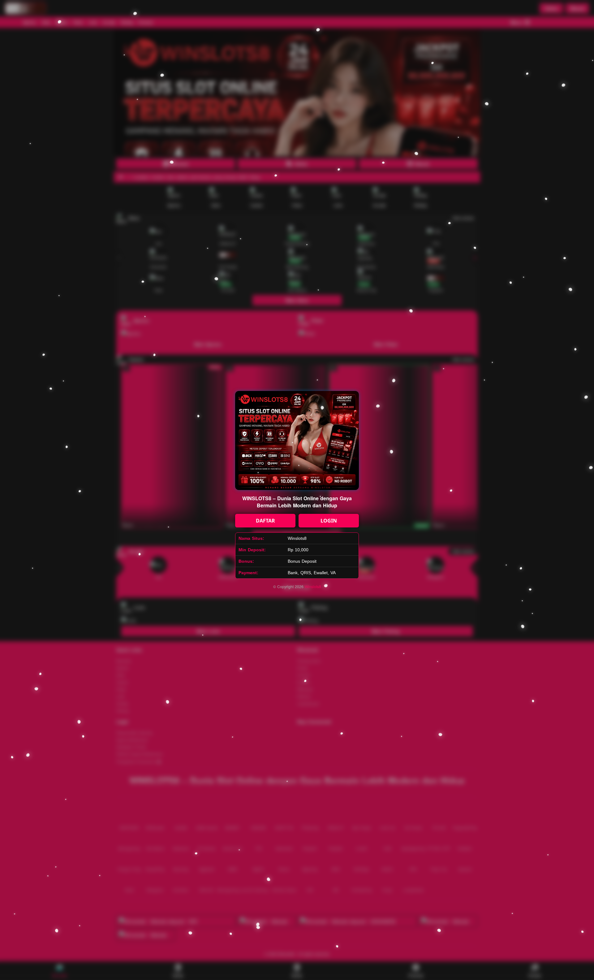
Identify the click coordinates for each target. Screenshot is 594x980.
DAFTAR (265, 520)
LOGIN (329, 520)
